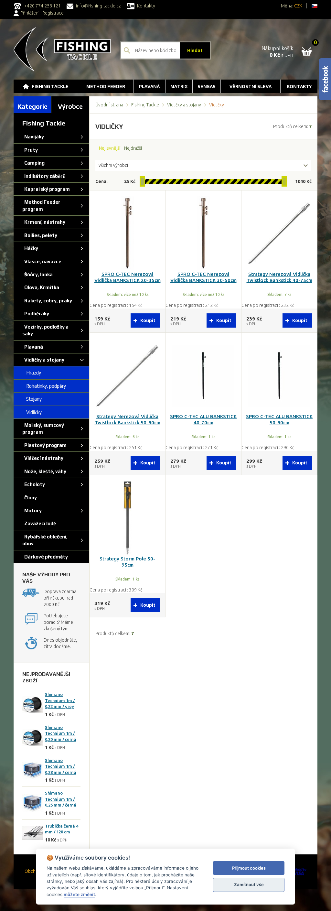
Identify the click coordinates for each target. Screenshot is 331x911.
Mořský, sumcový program (43, 428)
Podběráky (35, 313)
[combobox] (203, 165)
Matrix (178, 86)
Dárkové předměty (45, 556)
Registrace (53, 13)
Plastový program (44, 445)
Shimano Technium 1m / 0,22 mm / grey (60, 700)
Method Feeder (105, 86)
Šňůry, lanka (37, 274)
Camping (33, 163)
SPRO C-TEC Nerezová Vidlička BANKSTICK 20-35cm (127, 277)
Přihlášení (29, 13)
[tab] (32, 104)
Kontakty (145, 5)
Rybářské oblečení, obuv (45, 540)
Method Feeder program (41, 205)
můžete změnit (79, 894)
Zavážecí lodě (39, 523)
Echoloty (33, 484)
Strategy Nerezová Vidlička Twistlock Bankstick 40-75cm (279, 277)
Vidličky (32, 412)
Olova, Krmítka (40, 287)
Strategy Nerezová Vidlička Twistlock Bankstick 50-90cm (127, 419)
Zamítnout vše (249, 884)
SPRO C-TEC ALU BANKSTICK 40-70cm (203, 419)
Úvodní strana (109, 104)
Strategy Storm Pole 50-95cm (127, 562)
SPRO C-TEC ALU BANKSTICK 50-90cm (279, 419)
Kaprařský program (46, 189)
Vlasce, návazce (41, 261)
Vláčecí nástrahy (42, 458)
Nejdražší (133, 148)
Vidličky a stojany (184, 104)
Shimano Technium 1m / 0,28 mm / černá (60, 766)
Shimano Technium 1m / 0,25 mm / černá (60, 799)
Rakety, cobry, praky (47, 300)
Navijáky (33, 136)
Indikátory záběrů (44, 176)
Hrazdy (31, 372)
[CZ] (314, 5)
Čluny (29, 497)
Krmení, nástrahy (43, 222)
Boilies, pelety (39, 235)
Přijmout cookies (249, 868)
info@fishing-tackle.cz (98, 5)
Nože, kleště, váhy (44, 471)
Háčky (30, 248)
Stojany (32, 399)
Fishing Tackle (50, 86)
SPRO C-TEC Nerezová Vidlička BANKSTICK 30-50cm (203, 277)
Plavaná (149, 86)
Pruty (30, 150)
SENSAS (207, 86)
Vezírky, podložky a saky (45, 330)
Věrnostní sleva (251, 86)
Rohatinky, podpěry (44, 386)
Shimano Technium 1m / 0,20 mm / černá (60, 733)
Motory (32, 510)
